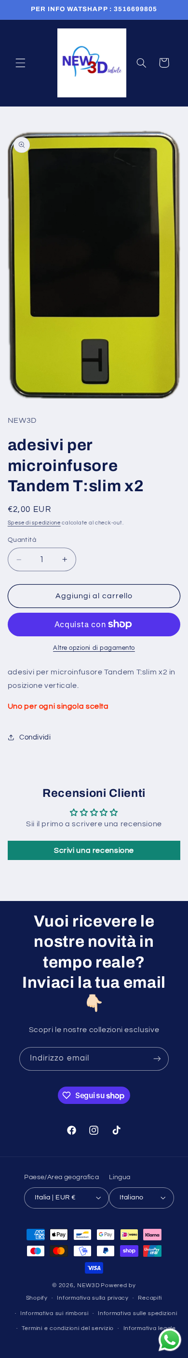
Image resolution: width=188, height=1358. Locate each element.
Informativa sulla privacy (92, 1298)
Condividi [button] (35, 737)
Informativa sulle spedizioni (137, 1313)
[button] (20, 63)
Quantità (22, 540)
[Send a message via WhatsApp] (170, 1340)
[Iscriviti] (157, 1059)
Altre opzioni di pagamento (94, 648)
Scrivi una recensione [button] (94, 850)
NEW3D (88, 1285)
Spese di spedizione (34, 522)
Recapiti (150, 1298)
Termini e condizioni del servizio (68, 1328)
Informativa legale (149, 1328)
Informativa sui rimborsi (54, 1313)
